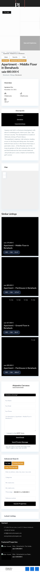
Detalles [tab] (20, 120)
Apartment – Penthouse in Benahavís (20, 288)
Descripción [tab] (20, 111)
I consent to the (15, 433)
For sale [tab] (7, 463)
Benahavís (18, 75)
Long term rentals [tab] (11, 467)
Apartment (9, 52)
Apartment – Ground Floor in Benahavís (16, 326)
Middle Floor (16, 52)
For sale (5, 60)
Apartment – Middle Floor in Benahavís (16, 246)
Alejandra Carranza (21, 385)
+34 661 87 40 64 (9, 530)
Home (3, 52)
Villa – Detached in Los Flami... (21, 554)
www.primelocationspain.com (12, 536)
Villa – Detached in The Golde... (22, 546)
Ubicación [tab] (20, 115)
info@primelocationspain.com (13, 533)
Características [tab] (20, 124)
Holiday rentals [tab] (18, 463)
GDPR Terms (20, 433)
